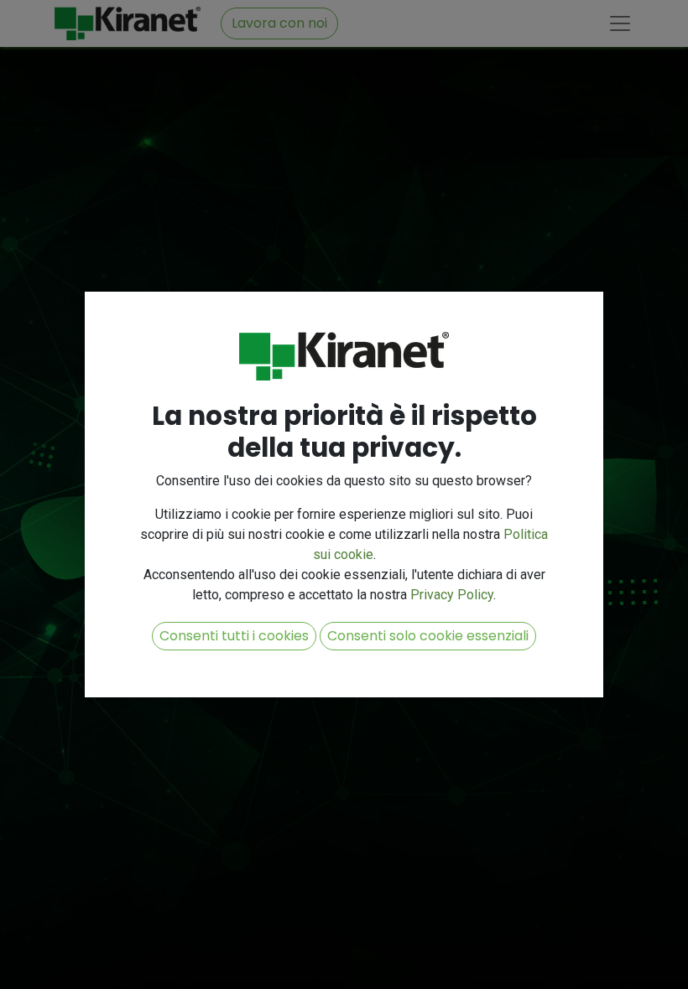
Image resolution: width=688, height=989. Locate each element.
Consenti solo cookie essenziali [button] (428, 635)
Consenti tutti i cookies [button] (234, 635)
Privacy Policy (451, 595)
